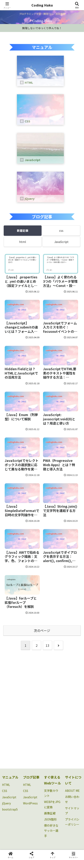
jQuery (6, 803)
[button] (75, 645)
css (61, 230)
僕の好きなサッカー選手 (51, 830)
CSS (4, 791)
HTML (6, 785)
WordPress (30, 803)
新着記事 (22, 230)
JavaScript (61, 242)
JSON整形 (50, 819)
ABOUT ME (72, 791)
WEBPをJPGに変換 (52, 804)
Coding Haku (42, 5)
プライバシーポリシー (72, 821)
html (22, 242)
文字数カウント (51, 793)
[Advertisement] (42, 708)
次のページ (42, 630)
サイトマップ (72, 810)
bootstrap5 (10, 809)
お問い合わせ (72, 799)
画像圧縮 (49, 813)
